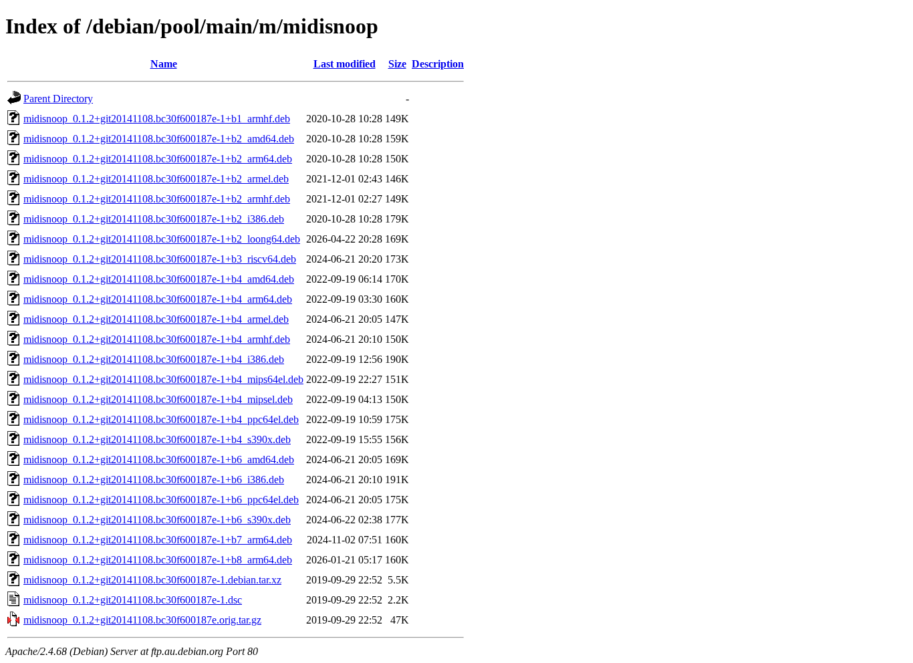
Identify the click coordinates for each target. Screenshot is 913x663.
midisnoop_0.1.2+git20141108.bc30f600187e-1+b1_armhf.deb (156, 118)
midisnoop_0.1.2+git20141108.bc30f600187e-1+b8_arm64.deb (157, 559)
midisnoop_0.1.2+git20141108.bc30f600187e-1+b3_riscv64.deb (159, 259)
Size (397, 64)
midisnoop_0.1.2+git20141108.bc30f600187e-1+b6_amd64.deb (158, 459)
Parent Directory (58, 98)
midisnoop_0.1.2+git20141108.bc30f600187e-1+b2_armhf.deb (156, 199)
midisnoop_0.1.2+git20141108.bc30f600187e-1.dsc (132, 600)
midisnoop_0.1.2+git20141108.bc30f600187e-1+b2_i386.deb (153, 219)
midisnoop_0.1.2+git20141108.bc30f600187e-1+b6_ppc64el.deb (161, 499)
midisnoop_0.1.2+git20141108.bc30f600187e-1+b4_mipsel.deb (158, 399)
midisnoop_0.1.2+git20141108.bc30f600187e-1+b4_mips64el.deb (163, 379)
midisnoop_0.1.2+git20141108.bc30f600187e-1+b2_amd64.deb (158, 138)
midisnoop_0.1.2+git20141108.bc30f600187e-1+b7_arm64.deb (157, 539)
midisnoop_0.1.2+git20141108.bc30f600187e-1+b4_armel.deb (156, 319)
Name (163, 64)
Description (438, 64)
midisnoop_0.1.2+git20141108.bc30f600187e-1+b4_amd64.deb (158, 279)
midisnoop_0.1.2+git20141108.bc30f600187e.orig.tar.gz (142, 620)
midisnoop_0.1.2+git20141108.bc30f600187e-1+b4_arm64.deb (157, 299)
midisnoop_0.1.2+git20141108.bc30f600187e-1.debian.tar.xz (152, 579)
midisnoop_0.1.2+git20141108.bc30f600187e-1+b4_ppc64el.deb (161, 419)
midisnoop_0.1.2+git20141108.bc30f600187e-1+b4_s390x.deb (157, 439)
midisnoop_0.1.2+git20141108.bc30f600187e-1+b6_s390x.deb (157, 519)
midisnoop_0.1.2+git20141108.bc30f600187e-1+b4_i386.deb (153, 359)
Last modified (344, 64)
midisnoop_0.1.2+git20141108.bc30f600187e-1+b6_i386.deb (153, 479)
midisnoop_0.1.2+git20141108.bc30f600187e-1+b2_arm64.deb (157, 158)
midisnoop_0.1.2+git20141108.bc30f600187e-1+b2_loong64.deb (161, 239)
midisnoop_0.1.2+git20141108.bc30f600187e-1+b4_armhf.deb (156, 339)
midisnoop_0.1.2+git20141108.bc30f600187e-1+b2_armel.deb (156, 178)
